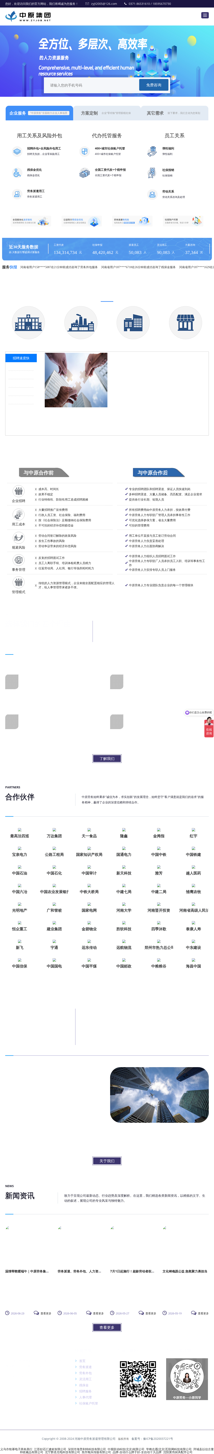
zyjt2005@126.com (103, 4)
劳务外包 (85, 1373)
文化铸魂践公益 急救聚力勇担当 (185, 1271)
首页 (81, 1361)
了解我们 (107, 758)
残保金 (83, 1385)
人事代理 (85, 1397)
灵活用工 (85, 1379)
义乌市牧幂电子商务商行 (16, 1449)
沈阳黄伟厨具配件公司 (177, 1452)
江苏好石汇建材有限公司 (50, 1449)
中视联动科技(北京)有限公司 (126, 1449)
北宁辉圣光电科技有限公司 (62, 1452)
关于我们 (107, 1160)
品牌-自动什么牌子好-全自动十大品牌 (137, 1452)
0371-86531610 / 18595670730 (149, 4)
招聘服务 (85, 1391)
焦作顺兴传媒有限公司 (96, 1452)
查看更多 (46, 1313)
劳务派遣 (85, 1367)
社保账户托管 (88, 1403)
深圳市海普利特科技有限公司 (87, 1449)
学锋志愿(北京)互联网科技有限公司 (169, 1449)
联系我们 (13, 1350)
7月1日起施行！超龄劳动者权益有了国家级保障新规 (146, 1271)
